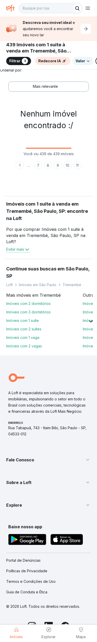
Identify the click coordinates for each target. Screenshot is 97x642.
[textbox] (51, 8)
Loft (9, 285)
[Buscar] (77, 8)
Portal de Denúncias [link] (23, 560)
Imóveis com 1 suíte (22, 320)
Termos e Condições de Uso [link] (31, 581)
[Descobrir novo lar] (85, 29)
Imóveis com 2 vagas (24, 346)
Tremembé (72, 285)
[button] (48, 460)
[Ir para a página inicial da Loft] (12, 8)
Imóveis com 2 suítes (23, 329)
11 (77, 165)
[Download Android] (27, 540)
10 (67, 165)
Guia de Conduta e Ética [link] (26, 592)
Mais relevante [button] (45, 86)
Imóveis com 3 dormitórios (28, 312)
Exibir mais (15, 249)
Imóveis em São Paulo (37, 285)
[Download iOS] (66, 540)
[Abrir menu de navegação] (88, 8)
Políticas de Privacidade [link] (26, 571)
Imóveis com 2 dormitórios (28, 303)
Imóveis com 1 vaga (22, 337)
